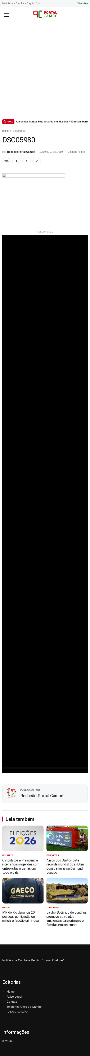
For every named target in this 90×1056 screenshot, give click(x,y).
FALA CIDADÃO (17, 1011)
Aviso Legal (14, 996)
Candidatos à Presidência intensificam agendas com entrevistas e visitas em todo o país (20, 866)
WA (6, 161)
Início (5, 130)
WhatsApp (82, 3)
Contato (12, 1001)
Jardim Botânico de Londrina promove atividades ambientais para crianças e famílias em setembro (66, 918)
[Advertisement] (45, 70)
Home (11, 991)
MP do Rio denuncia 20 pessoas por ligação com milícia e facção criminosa (20, 916)
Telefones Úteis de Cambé (24, 1006)
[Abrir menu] (6, 15)
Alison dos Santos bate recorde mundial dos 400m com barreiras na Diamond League (52, 121)
